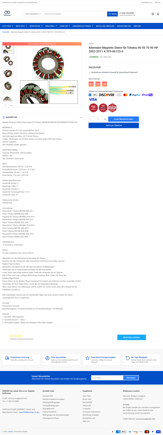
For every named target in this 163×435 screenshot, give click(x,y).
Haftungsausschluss (51, 418)
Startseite (5, 32)
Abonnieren (130, 378)
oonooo (91, 43)
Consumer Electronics (82, 26)
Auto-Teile (6, 26)
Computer (64, 26)
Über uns (158, 2)
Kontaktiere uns (147, 2)
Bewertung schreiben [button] (131, 337)
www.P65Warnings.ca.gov (29, 412)
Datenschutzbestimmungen (53, 399)
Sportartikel (35, 26)
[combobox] (80, 14)
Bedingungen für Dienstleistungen (56, 415)
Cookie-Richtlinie (49, 412)
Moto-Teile (20, 26)
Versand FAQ (48, 396)
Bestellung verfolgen (105, 26)
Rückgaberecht (48, 409)
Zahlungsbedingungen (51, 402)
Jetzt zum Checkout (114, 125)
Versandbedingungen (51, 405)
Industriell (50, 26)
